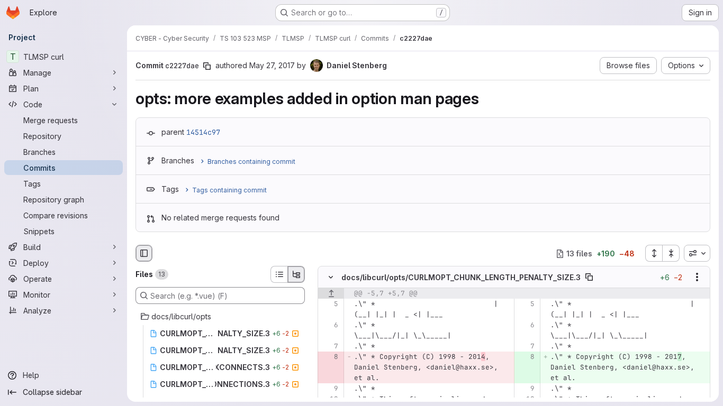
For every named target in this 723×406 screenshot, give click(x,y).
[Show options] (697, 277)
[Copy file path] (589, 277)
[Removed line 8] (329, 357)
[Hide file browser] (143, 253)
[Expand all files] (653, 253)
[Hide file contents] (330, 277)
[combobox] (697, 253)
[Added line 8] (526, 357)
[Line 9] (329, 389)
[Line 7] (329, 347)
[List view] (278, 274)
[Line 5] (329, 304)
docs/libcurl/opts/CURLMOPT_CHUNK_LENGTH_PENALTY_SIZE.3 (461, 277)
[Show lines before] (331, 294)
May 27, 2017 (272, 65)
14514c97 (203, 132)
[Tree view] (296, 274)
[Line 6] (329, 325)
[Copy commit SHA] (207, 66)
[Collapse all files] (671, 253)
